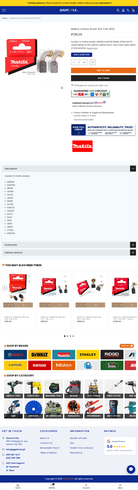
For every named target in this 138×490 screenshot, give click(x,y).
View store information (84, 119)
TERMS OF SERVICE (48, 452)
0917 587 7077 (13, 454)
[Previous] (4, 288)
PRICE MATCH (76, 452)
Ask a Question (81, 54)
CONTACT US (46, 443)
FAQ (72, 443)
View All (125, 346)
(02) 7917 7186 (13, 458)
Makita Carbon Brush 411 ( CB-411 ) (53, 318)
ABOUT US (44, 438)
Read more (92, 48)
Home (4, 18)
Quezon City (12, 438)
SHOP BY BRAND (17, 346)
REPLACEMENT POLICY (50, 448)
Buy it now (103, 78)
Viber (11, 470)
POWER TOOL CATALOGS (81, 448)
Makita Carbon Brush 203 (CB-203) (89, 318)
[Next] (133, 288)
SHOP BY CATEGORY (20, 375)
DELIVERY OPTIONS (78, 438)
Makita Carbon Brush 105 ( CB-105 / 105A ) (125, 318)
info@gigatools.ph (15, 449)
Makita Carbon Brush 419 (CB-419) (17, 318)
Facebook (14, 466)
